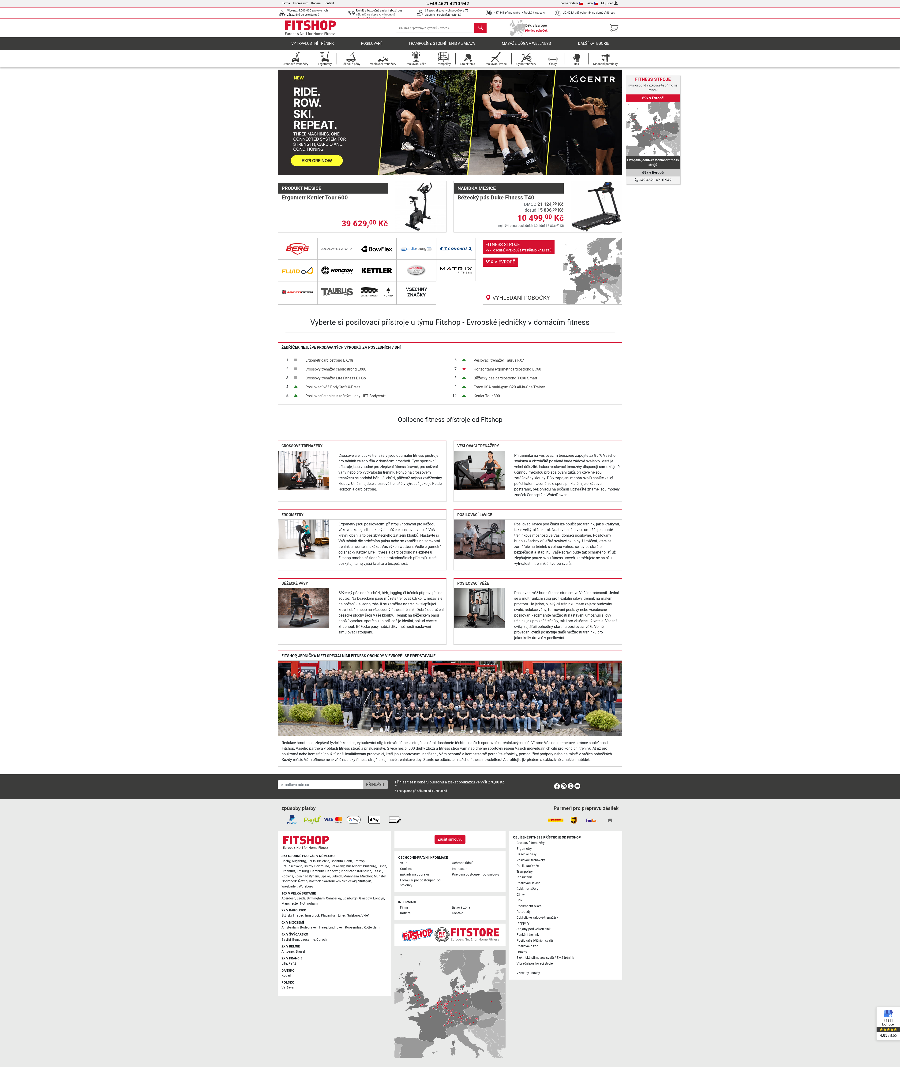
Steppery (523, 923)
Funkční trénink (528, 935)
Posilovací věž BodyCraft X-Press (332, 387)
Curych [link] (321, 940)
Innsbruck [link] (312, 915)
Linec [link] (342, 915)
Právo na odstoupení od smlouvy (475, 874)
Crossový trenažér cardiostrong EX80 (335, 369)
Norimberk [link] (289, 881)
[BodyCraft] (337, 248)
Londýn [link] (378, 898)
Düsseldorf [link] (354, 866)
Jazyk (589, 3)
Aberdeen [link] (288, 898)
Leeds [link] (301, 898)
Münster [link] (380, 876)
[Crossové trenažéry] (303, 470)
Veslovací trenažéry (478, 446)
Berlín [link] (312, 861)
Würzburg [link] (306, 886)
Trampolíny (525, 872)
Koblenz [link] (287, 876)
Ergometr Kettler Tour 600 (315, 197)
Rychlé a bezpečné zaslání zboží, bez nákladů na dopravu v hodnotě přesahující (379, 14)
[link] (552, 271)
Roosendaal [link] (353, 927)
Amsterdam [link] (290, 927)
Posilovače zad (527, 946)
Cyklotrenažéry (527, 889)
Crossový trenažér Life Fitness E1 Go (335, 378)
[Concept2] (456, 248)
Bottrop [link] (359, 861)
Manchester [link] (290, 904)
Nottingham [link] (309, 904)
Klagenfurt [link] (329, 915)
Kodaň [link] (286, 975)
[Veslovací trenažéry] (479, 470)
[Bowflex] (376, 248)
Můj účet (607, 3)
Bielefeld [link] (323, 861)
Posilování (371, 43)
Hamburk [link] (317, 871)
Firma (286, 3)
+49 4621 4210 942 (654, 180)
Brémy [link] (308, 866)
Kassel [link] (377, 871)
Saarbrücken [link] (331, 881)
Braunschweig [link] (291, 866)
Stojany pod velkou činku (534, 929)
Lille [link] (284, 964)
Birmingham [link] (316, 898)
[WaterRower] (376, 292)
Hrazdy (522, 952)
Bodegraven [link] (309, 927)
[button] (295, 122)
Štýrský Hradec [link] (292, 915)
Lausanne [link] (307, 940)
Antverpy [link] (287, 952)
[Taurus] (337, 292)
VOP (403, 863)
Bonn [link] (348, 861)
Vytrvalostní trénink (312, 43)
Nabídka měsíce (477, 188)
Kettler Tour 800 (487, 396)
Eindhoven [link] (336, 927)
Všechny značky (528, 973)
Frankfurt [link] (288, 871)
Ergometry (292, 515)
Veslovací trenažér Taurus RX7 (499, 360)
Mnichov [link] (366, 876)
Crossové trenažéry (301, 446)
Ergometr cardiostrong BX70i (329, 360)
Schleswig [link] (349, 881)
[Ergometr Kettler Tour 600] (420, 206)
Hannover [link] (332, 871)
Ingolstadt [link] (348, 871)
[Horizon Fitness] (337, 270)
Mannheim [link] (351, 876)
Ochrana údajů (462, 863)
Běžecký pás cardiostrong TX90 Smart (505, 378)
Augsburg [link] (299, 861)
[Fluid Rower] (297, 270)
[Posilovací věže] (479, 607)
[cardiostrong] (416, 248)
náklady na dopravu (414, 874)
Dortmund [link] (321, 866)
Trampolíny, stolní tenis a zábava (442, 43)
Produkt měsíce (301, 188)
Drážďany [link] (337, 866)
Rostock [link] (315, 881)
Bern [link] (295, 940)
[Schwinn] (297, 292)
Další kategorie (593, 43)
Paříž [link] (292, 964)
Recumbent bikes (529, 906)
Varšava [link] (287, 987)
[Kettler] (376, 270)
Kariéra (316, 3)
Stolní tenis (524, 877)
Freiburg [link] (303, 871)
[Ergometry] (303, 539)
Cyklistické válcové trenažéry (537, 918)
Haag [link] (323, 927)
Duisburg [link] (369, 866)
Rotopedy (524, 912)
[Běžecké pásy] (303, 607)
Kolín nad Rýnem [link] (307, 876)
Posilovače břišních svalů (535, 941)
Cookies (406, 869)
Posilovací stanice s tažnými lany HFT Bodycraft (345, 396)
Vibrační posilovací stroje (535, 964)
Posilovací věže (473, 583)
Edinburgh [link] (350, 898)
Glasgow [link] (365, 898)
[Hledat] (480, 28)
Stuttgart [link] (364, 881)
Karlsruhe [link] (364, 871)
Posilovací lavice (474, 515)
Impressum (300, 3)
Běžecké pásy (294, 583)
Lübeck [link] (336, 876)
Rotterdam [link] (371, 927)
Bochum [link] (337, 861)
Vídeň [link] (365, 915)
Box (519, 900)
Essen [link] (382, 866)
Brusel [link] (300, 952)
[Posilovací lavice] (479, 539)
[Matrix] (456, 270)
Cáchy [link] (285, 861)
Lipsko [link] (325, 876)
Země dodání (569, 3)
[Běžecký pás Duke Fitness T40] (596, 206)
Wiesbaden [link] (289, 886)
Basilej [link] (286, 940)
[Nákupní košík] (615, 27)
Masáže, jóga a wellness (526, 43)
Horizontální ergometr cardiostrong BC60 (507, 369)
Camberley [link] (333, 898)
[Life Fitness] (416, 270)
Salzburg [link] (353, 915)
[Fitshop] (310, 27)
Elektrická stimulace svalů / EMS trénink (545, 958)
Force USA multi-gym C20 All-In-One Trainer (509, 387)
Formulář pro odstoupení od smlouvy (420, 882)
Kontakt (329, 3)
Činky (521, 895)
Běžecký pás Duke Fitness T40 (496, 197)
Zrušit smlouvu (450, 839)
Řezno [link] (303, 881)
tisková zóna (461, 908)
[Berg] (297, 248)
